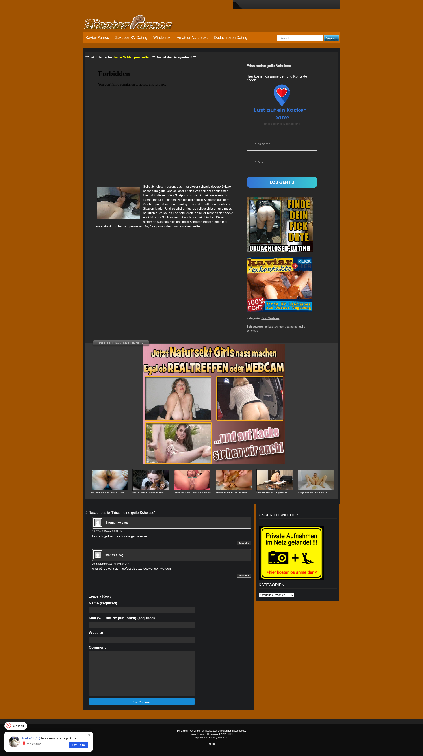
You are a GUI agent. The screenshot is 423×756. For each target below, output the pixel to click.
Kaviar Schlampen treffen (132, 57)
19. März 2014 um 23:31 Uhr (107, 531)
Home (212, 743)
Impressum (201, 737)
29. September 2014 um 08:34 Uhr (110, 563)
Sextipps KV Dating (131, 37)
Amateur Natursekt (192, 37)
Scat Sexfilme (270, 318)
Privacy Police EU (218, 737)
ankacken (271, 326)
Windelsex (162, 37)
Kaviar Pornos (97, 37)
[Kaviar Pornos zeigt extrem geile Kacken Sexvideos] (133, 22)
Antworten (244, 543)
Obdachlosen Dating (230, 37)
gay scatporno (288, 326)
